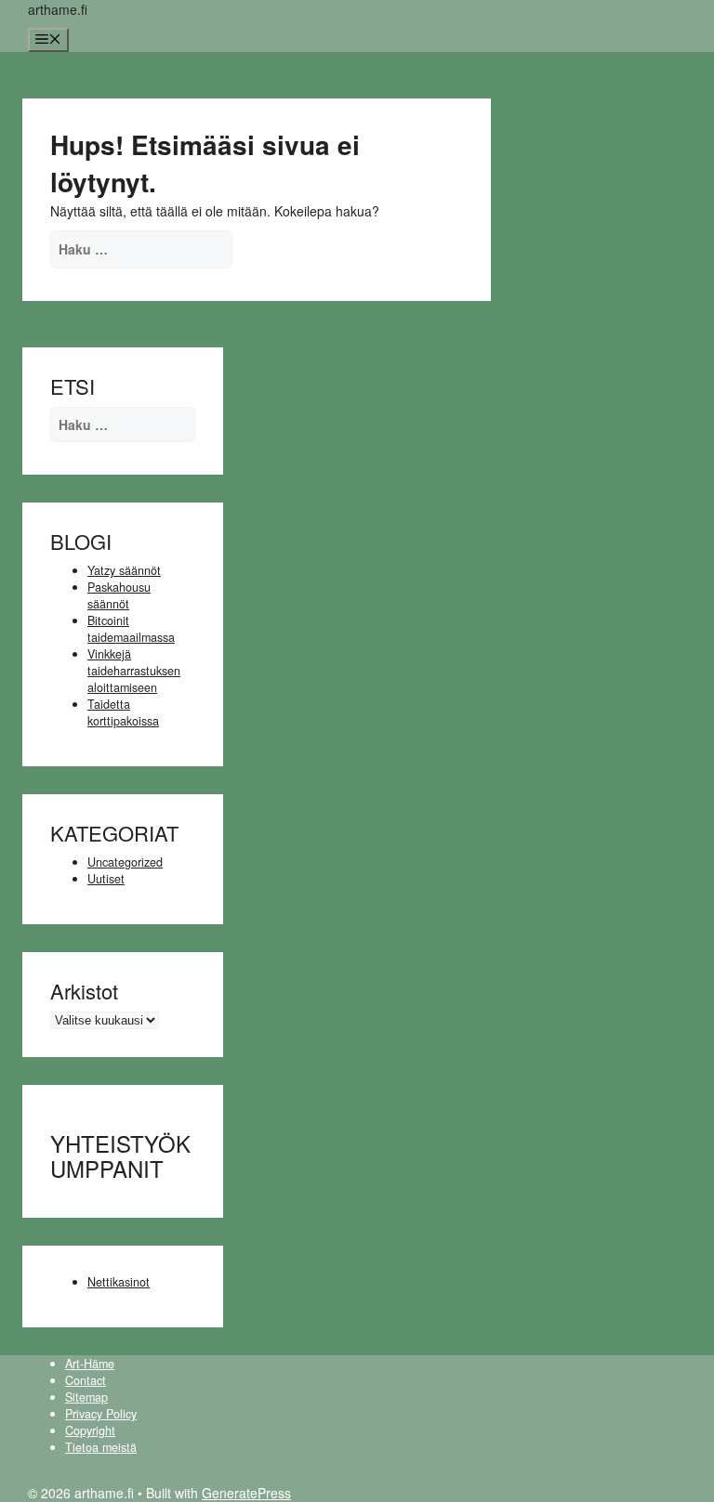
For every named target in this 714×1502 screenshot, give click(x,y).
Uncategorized (125, 862)
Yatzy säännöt (124, 570)
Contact (85, 1380)
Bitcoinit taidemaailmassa (131, 629)
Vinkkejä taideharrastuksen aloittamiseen (133, 671)
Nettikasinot (118, 1281)
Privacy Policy (101, 1413)
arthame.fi (57, 9)
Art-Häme (89, 1363)
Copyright (90, 1430)
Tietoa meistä (101, 1447)
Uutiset (106, 878)
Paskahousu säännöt (119, 595)
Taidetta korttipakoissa (123, 712)
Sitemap (86, 1397)
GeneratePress (246, 1492)
